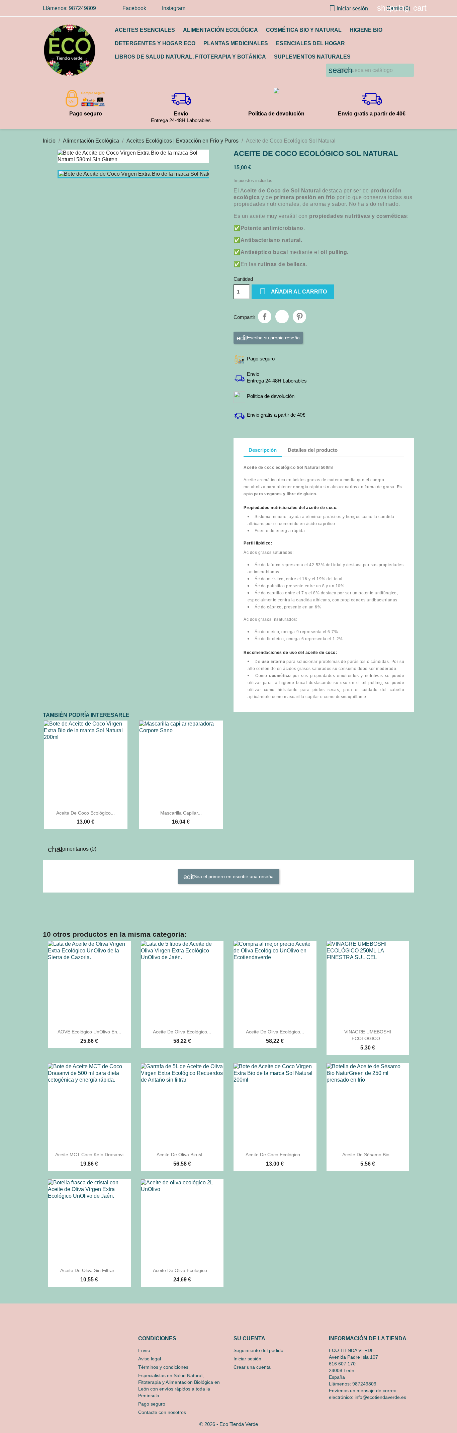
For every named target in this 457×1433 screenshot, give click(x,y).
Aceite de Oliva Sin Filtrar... (89, 1270)
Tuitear (282, 316)
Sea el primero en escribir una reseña (233, 876)
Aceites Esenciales (145, 30)
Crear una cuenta (252, 1367)
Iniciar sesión (247, 1358)
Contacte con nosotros (162, 1412)
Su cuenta (249, 1338)
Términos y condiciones (163, 1367)
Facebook (134, 8)
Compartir (264, 316)
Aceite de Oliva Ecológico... (182, 1031)
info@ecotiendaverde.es (380, 1397)
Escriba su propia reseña (273, 337)
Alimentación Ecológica (220, 30)
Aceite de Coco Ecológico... (85, 813)
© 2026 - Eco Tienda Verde (228, 1424)
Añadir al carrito (293, 291)
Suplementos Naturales (312, 57)
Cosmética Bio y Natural (304, 30)
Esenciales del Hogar (310, 43)
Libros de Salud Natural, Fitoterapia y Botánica (190, 57)
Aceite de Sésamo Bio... (367, 1154)
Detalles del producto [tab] (313, 450)
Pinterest (299, 316)
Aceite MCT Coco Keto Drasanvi (89, 1154)
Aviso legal (149, 1358)
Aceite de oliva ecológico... (275, 1031)
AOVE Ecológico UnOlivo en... (89, 1031)
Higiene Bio (366, 30)
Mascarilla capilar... (181, 813)
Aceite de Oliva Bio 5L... (182, 1154)
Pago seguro (151, 1404)
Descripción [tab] (263, 450)
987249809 (364, 1383)
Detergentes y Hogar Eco (155, 43)
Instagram (173, 8)
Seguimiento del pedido (258, 1350)
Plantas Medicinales (235, 43)
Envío (144, 1350)
